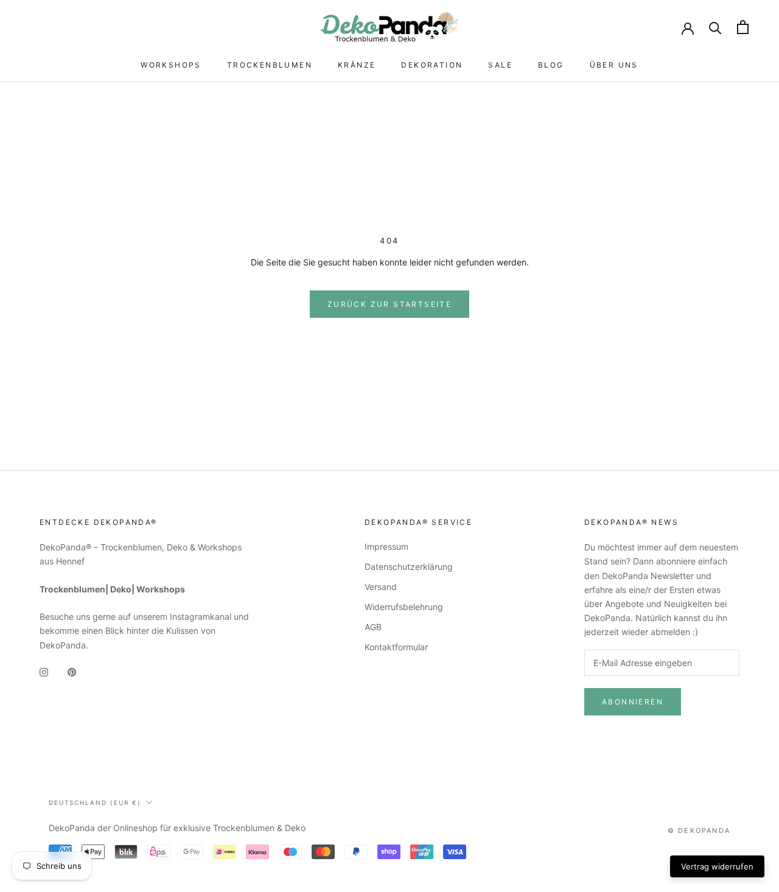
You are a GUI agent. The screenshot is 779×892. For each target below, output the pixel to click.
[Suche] (715, 27)
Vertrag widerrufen (717, 866)
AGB (373, 627)
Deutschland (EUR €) (95, 802)
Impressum (386, 546)
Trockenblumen (269, 64)
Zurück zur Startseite (389, 304)
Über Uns (614, 64)
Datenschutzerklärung (409, 566)
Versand (381, 586)
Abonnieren (632, 701)
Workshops (171, 64)
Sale (500, 64)
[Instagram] (44, 671)
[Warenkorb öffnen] (743, 27)
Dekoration (432, 64)
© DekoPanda (699, 830)
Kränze (357, 64)
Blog (551, 64)
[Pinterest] (72, 671)
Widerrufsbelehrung (404, 607)
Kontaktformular (396, 647)
